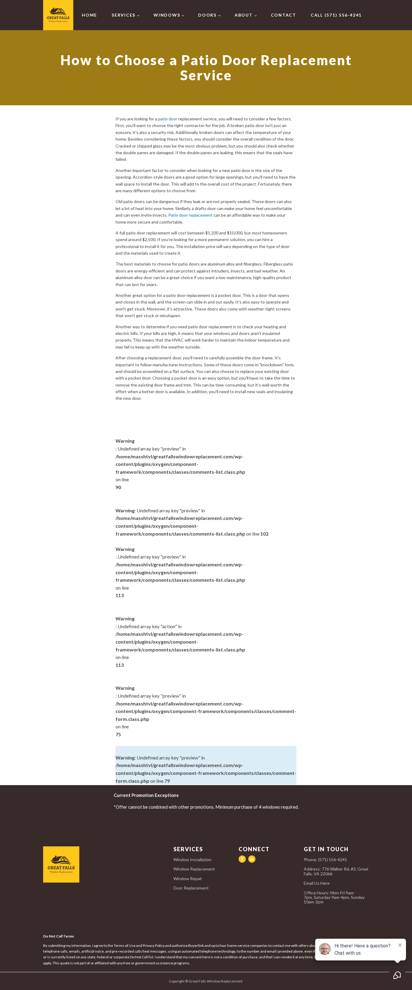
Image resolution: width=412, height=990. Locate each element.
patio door (167, 118)
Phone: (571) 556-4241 (325, 859)
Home (89, 15)
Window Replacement (194, 869)
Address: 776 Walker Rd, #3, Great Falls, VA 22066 (336, 871)
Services (123, 15)
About (244, 15)
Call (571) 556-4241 (336, 15)
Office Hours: (334, 897)
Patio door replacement (190, 215)
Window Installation (192, 859)
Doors (207, 15)
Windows (167, 15)
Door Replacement (191, 888)
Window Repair (187, 878)
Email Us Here (317, 883)
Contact (283, 15)
